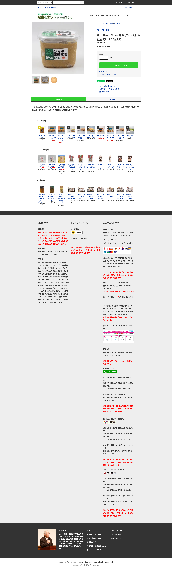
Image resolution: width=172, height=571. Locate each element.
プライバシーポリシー (95, 550)
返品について (103, 72)
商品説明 (59, 99)
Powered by (75, 565)
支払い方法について (94, 534)
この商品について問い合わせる (109, 89)
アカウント (119, 2)
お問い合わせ (128, 7)
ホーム (39, 7)
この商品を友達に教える (107, 86)
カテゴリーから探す (50, 7)
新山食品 (117, 23)
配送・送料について (94, 538)
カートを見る (116, 534)
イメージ (113, 99)
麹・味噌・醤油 (108, 23)
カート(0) (131, 2)
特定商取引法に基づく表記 (107, 74)
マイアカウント (117, 530)
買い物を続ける (104, 92)
